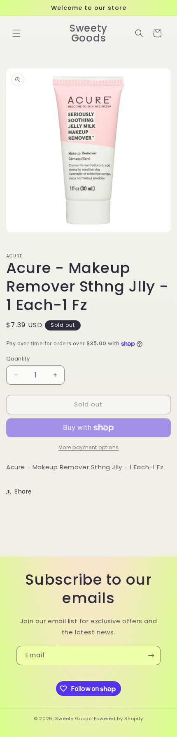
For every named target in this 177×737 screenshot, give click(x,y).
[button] (16, 33)
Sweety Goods (73, 718)
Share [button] (23, 491)
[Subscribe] (151, 655)
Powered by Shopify (119, 718)
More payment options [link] (88, 447)
